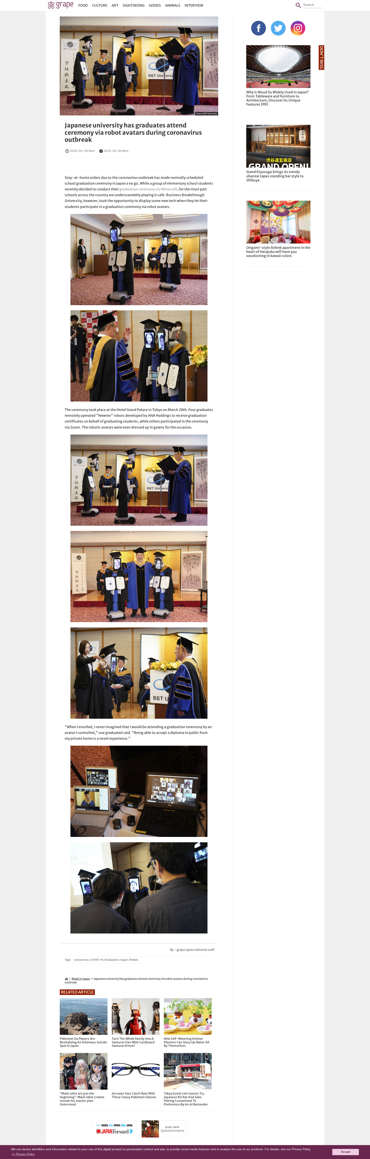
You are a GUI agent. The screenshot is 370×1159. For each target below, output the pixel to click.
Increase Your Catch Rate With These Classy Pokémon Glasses (134, 1095)
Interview (194, 5)
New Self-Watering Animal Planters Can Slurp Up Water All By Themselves (186, 1042)
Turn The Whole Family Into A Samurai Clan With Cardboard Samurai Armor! (133, 1042)
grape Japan (60, 6)
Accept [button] (345, 1151)
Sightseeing (134, 5)
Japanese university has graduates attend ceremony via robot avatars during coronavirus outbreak (133, 132)
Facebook (258, 28)
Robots (134, 959)
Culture (99, 5)
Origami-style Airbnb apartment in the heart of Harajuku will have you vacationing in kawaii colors (278, 251)
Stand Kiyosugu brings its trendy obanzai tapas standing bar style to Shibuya (275, 176)
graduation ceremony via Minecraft (148, 189)
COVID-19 (97, 959)
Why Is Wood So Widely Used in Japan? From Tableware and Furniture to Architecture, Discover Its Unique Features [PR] (277, 98)
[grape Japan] (66, 979)
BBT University (210, 113)
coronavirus (81, 959)
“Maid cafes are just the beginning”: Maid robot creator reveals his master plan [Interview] (82, 1099)
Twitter (278, 28)
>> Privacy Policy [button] (23, 1154)
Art (115, 5)
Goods (155, 5)
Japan (124, 959)
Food (83, 5)
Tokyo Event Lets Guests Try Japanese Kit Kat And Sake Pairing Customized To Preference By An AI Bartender (186, 1099)
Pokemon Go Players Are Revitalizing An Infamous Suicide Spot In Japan (83, 1042)
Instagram (298, 28)
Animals (172, 5)
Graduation (112, 959)
